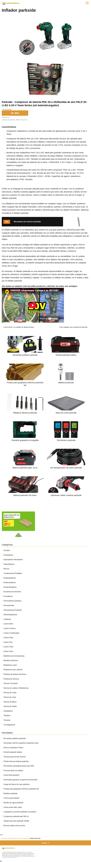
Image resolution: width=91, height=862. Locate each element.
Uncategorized (9, 725)
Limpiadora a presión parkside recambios (20, 812)
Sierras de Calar (10, 692)
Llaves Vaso (8, 651)
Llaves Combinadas (11, 633)
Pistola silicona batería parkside (16, 761)
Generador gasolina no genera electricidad (20, 780)
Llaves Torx (8, 642)
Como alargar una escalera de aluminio (73, 327)
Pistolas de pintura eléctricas (15, 674)
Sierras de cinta (10, 697)
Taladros (7, 715)
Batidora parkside (10, 793)
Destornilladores (10, 587)
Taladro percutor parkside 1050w (16, 821)
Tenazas (7, 720)
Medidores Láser (10, 665)
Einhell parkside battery (13, 752)
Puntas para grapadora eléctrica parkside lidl (21, 789)
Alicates (7, 550)
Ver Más (15, 113)
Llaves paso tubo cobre (13, 807)
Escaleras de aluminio (12, 592)
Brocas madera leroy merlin (14, 825)
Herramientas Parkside (13, 610)
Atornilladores (9, 564)
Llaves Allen (8, 624)
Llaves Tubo (8, 647)
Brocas (6, 569)
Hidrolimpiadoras (10, 615)
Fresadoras (8, 596)
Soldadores (8, 711)
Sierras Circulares (11, 683)
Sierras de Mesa (10, 702)
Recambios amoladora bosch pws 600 (19, 766)
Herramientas (9, 605)
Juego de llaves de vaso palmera (17, 784)
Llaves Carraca (10, 628)
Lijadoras (7, 619)
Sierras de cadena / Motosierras (16, 688)
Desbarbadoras (10, 578)
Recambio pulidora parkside (15, 738)
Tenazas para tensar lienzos (15, 757)
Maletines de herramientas (14, 656)
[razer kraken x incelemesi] (45, 861)
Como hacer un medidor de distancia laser (19, 327)
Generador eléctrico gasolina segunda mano (21, 743)
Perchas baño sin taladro (13, 770)
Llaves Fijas (8, 637)
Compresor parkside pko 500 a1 (16, 816)
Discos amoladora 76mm (13, 748)
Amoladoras (8, 555)
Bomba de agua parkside (13, 803)
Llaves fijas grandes (11, 775)
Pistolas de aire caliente (13, 670)
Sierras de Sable (10, 706)
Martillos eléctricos (11, 660)
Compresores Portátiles (13, 573)
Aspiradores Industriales (13, 559)
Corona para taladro (11, 798)
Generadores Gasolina (12, 601)
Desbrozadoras (10, 582)
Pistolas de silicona (11, 679)
